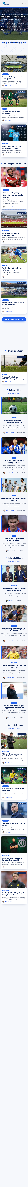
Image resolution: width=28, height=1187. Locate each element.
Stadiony (5, 74)
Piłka (4, 108)
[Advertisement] (14, 49)
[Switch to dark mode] (22, 3)
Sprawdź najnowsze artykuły (13, 319)
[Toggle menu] (25, 3)
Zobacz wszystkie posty (14, 393)
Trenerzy (5, 751)
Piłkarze (5, 143)
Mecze (4, 374)
